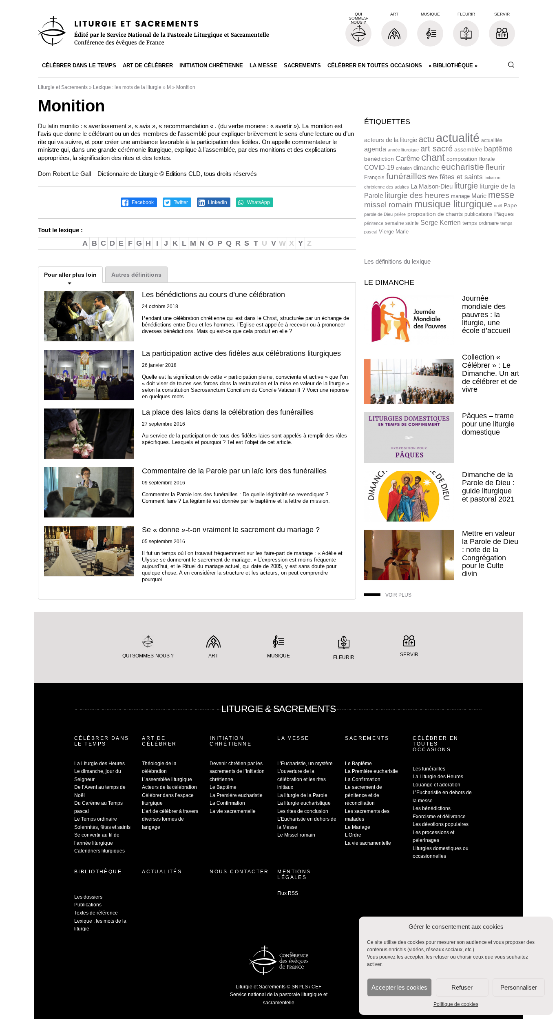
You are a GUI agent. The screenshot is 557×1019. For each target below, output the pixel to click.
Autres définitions (136, 274)
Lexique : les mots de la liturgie (127, 87)
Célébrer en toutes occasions (374, 65)
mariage (460, 196)
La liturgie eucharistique (304, 803)
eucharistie (462, 167)
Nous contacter (239, 872)
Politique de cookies (455, 1004)
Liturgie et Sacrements (63, 87)
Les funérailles (429, 769)
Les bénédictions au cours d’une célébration (213, 295)
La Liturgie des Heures (99, 763)
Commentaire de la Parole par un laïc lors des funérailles (234, 471)
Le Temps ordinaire (95, 819)
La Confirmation (227, 803)
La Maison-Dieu (432, 186)
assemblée (468, 149)
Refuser (462, 987)
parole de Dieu (378, 214)
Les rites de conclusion (302, 811)
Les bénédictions (432, 808)
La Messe (263, 65)
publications (478, 214)
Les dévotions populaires (441, 824)
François (374, 177)
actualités (491, 140)
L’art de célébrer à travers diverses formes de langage (170, 819)
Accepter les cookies (399, 987)
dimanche (426, 167)
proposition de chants (435, 214)
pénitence (373, 223)
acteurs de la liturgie (390, 140)
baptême (498, 149)
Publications (88, 905)
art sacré (436, 148)
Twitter (180, 202)
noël (498, 205)
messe (501, 195)
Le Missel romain (296, 835)
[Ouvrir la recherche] (511, 65)
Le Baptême (223, 787)
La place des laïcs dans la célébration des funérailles (228, 412)
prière (400, 214)
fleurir (495, 167)
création (404, 168)
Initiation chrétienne (211, 65)
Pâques (504, 214)
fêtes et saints (461, 177)
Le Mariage (357, 827)
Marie (478, 195)
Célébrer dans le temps (79, 65)
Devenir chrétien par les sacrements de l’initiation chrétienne (237, 771)
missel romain (388, 204)
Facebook (142, 202)
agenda (375, 149)
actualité (458, 137)
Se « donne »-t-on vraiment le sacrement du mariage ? (231, 530)
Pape (510, 205)
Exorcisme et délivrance (439, 816)
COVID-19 (379, 167)
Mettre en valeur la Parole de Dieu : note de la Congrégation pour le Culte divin (490, 553)
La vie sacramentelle (233, 811)
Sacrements (302, 65)
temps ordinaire (480, 223)
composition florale (470, 159)
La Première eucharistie (236, 795)
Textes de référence (96, 913)
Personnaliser (518, 987)
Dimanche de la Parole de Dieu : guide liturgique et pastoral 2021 (488, 487)
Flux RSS (287, 893)
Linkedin (217, 202)
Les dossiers (88, 897)
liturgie (466, 185)
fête (433, 177)
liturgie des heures (417, 195)
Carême (408, 158)
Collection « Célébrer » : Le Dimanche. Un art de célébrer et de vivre (490, 373)
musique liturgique (453, 204)
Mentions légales (294, 874)
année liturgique (403, 149)
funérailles (406, 176)
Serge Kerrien (440, 222)
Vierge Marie (394, 232)
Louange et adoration (436, 785)
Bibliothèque (98, 872)
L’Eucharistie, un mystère (305, 763)
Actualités (162, 872)
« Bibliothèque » (453, 65)
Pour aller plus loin (70, 274)
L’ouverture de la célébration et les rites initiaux (301, 779)
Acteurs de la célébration (169, 787)
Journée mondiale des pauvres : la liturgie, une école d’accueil (486, 314)
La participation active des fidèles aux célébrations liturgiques (241, 353)
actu (426, 139)
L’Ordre (353, 835)
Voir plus (398, 595)
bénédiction (379, 159)
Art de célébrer (148, 65)
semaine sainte (402, 223)
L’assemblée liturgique (167, 779)
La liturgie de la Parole (302, 795)
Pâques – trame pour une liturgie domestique (488, 424)
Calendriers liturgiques (99, 851)
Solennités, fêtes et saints (102, 827)
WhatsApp (258, 202)
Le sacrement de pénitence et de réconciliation (363, 795)
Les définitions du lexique (397, 261)
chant (433, 157)
